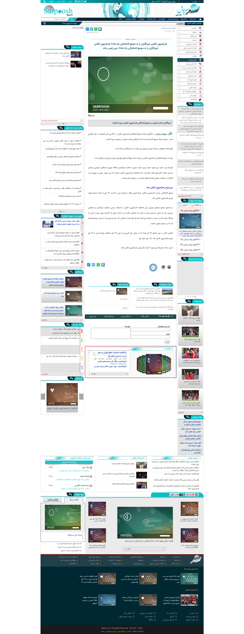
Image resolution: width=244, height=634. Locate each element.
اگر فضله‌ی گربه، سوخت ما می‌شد (70, 551)
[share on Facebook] (100, 29)
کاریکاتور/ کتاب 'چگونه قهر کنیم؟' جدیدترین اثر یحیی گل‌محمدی (62, 409)
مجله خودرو (95, 564)
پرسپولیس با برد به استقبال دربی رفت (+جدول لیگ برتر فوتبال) (191, 362)
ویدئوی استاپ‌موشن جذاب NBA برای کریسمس (189, 546)
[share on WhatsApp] (96, 29)
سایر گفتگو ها (185, 254)
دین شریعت (116, 564)
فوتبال (81, 331)
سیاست (176, 557)
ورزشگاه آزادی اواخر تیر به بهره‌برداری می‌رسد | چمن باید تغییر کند (154, 308)
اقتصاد (176, 560)
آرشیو (70, 2)
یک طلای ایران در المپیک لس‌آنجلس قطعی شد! (57, 54)
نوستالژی (79, 272)
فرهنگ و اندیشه (115, 560)
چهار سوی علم (94, 557)
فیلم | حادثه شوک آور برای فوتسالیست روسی (97, 520)
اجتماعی (81, 349)
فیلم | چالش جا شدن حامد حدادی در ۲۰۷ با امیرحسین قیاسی (97, 546)
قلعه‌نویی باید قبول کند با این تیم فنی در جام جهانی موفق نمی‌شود (61, 261)
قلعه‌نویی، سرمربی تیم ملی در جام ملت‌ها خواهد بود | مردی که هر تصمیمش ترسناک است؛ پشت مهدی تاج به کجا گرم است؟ (154, 299)
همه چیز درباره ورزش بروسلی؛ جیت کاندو (66, 164)
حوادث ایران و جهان (157, 564)
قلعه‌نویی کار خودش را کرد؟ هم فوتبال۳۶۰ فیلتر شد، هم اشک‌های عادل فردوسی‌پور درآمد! (176, 487)
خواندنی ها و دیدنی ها (67, 557)
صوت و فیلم (190, 620)
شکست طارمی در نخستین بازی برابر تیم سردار (192, 383)
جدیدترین (92, 316)
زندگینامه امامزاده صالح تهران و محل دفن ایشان (112, 352)
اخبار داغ (192, 19)
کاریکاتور (79, 378)
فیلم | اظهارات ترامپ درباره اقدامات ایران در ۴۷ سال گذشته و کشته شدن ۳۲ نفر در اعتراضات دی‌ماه (88, 579)
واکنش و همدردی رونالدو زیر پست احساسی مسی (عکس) (118, 475)
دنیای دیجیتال (94, 560)
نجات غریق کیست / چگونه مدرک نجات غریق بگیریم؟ (62, 148)
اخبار (120, 19)
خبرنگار (125, 308)
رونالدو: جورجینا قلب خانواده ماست (191, 319)
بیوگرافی (141, 19)
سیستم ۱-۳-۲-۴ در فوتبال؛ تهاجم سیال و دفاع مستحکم (62, 204)
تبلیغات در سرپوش (146, 613)
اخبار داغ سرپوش (185, 196)
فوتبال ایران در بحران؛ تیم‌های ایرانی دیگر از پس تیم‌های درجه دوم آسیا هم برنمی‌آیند (63, 234)
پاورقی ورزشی (53, 500)
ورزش (173, 28)
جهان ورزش (138, 564)
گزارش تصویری (168, 620)
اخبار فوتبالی (198, 301)
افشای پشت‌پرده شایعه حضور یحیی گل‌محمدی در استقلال (62, 243)
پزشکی (81, 358)
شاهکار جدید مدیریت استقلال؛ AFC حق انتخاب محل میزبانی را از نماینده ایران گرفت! (175, 463)
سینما (81, 340)
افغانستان (72, 564)
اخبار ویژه (184, 19)
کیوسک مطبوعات (130, 19)
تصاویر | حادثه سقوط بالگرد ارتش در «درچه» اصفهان (89, 600)
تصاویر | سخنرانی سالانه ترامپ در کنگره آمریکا (130, 599)
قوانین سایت (190, 617)
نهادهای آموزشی (136, 557)
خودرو (81, 367)
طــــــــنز (74, 500)
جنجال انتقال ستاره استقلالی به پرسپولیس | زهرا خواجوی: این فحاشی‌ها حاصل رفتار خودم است (190, 233)
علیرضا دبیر (124, 299)
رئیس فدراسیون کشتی (107, 291)
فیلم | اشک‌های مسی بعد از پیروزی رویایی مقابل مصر (171, 579)
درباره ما (192, 613)
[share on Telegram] (91, 29)
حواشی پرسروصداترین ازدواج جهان (123, 483)
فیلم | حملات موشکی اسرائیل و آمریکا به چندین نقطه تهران (129, 579)
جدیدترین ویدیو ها (191, 569)
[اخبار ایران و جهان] (187, 17)
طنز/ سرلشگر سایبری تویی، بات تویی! (69, 547)
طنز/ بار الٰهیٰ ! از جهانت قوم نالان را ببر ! (68, 544)
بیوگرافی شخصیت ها (68, 560)
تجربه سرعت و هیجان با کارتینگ (69, 196)
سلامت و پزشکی (158, 560)
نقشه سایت (148, 617)
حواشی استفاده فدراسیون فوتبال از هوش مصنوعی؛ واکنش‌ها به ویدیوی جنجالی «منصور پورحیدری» (53, 282)
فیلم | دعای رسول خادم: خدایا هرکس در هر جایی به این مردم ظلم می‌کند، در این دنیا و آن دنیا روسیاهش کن (149, 541)
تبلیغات (51, 2)
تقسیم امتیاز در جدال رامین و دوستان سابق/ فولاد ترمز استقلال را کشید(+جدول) (191, 404)
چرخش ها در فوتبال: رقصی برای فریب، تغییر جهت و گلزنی (62, 190)
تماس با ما (170, 613)
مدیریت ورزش (166, 28)
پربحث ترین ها (173, 19)
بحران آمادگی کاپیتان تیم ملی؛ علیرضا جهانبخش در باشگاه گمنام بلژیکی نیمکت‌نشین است (62, 252)
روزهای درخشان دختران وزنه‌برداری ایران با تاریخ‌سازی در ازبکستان (57, 64)
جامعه (162, 557)
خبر (199, 104)
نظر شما (127, 326)
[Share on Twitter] (87, 29)
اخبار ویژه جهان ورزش (50, 120)
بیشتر (46, 268)
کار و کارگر (175, 564)
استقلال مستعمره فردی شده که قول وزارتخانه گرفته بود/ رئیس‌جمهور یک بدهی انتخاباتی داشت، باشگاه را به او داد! (175, 469)
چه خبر (75, 324)
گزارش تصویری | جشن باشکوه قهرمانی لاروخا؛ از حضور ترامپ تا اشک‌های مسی (171, 600)
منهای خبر (162, 19)
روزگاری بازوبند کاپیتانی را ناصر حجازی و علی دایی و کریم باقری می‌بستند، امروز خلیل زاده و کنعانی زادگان (53, 311)
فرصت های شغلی (125, 617)
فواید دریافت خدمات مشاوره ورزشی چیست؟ (65, 133)
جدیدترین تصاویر (192, 589)
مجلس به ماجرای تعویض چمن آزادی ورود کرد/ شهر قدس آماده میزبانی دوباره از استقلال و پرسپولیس (147, 291)
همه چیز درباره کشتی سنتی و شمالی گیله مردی (64, 180)
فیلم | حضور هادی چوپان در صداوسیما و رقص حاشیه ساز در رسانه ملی (189, 520)
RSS (151, 620)
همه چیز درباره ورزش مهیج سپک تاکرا (67, 172)
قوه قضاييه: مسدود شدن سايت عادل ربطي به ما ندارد (181, 474)
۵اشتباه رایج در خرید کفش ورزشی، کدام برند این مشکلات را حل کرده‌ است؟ (62, 142)
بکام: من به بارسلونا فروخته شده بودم (54, 295)
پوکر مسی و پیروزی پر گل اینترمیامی (192, 340)
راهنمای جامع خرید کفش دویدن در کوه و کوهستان (63, 156)
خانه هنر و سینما (115, 557)
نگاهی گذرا (128, 613)
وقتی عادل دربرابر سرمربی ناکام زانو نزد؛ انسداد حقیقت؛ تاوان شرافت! (67, 223)
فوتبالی (65, 216)
